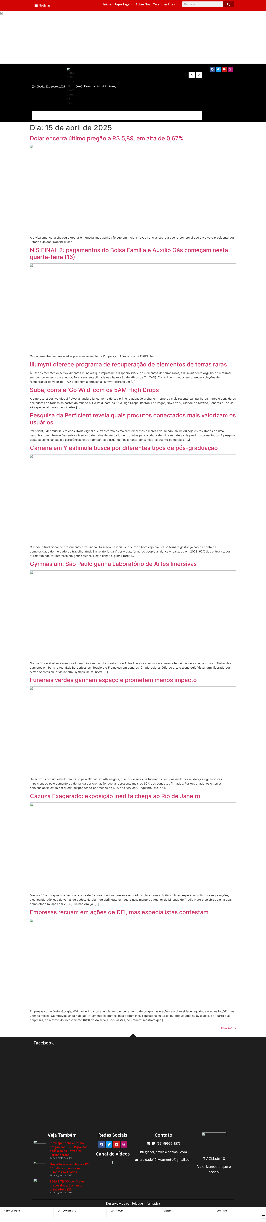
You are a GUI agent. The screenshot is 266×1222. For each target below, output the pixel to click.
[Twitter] (218, 69)
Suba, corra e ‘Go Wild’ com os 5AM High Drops (94, 389)
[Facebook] (212, 69)
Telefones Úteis (164, 4)
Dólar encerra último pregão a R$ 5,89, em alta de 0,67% (106, 138)
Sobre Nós (143, 4)
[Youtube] (224, 69)
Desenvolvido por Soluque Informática (133, 1204)
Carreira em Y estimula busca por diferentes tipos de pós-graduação (124, 447)
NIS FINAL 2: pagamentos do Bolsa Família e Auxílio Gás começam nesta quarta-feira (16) (129, 253)
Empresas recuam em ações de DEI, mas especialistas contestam (119, 912)
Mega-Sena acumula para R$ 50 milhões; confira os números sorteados (69, 1168)
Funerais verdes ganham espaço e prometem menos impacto (113, 679)
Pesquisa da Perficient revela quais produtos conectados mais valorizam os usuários (133, 419)
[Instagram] (230, 69)
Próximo (228, 1028)
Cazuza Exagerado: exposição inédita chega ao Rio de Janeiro (115, 796)
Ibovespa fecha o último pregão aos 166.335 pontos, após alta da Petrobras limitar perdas (69, 1149)
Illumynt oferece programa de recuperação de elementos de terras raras (128, 364)
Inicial (107, 4)
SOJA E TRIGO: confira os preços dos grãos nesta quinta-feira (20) (67, 1185)
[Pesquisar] (228, 4)
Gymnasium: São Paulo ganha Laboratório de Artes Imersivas (113, 563)
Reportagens (124, 4)
